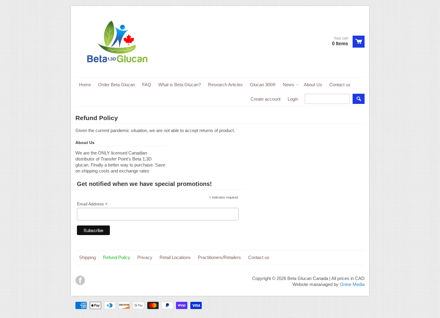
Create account (265, 99)
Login (293, 99)
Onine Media (352, 284)
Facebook (80, 280)
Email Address (92, 204)
